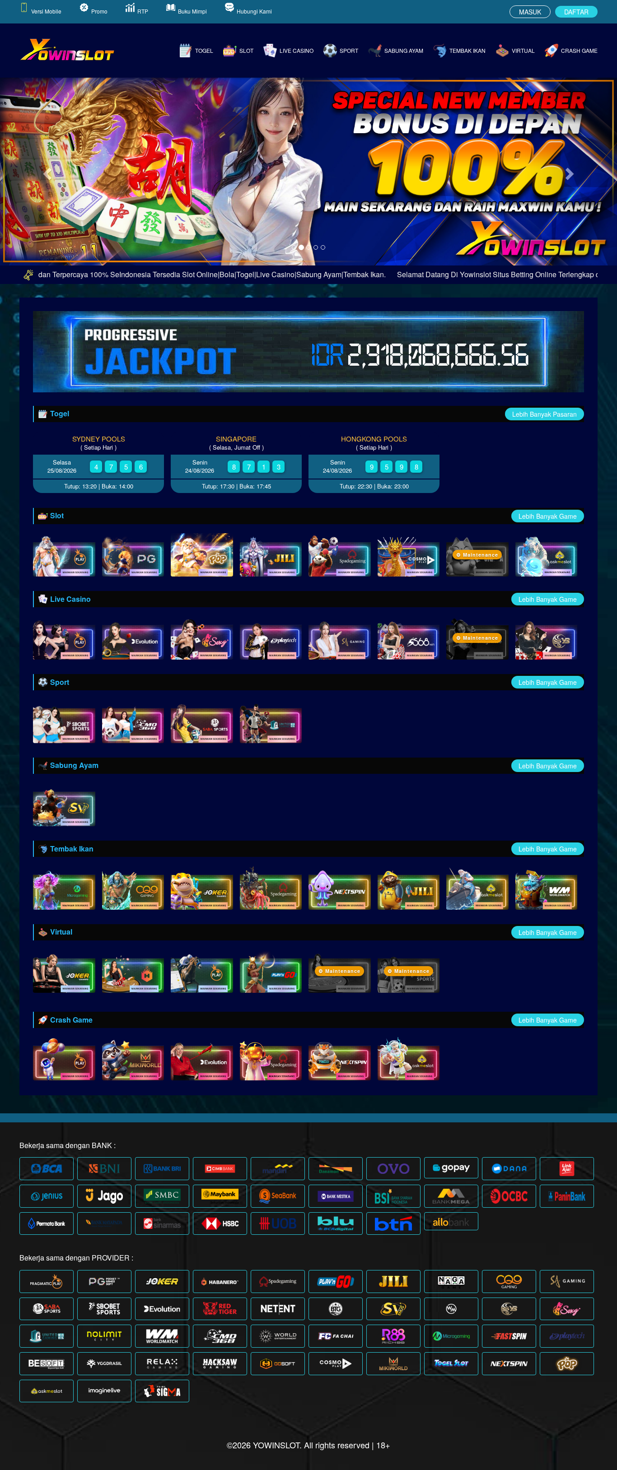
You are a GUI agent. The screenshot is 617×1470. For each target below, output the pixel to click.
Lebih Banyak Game (548, 516)
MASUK (530, 11)
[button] (46, 171)
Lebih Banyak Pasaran (544, 414)
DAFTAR (576, 11)
